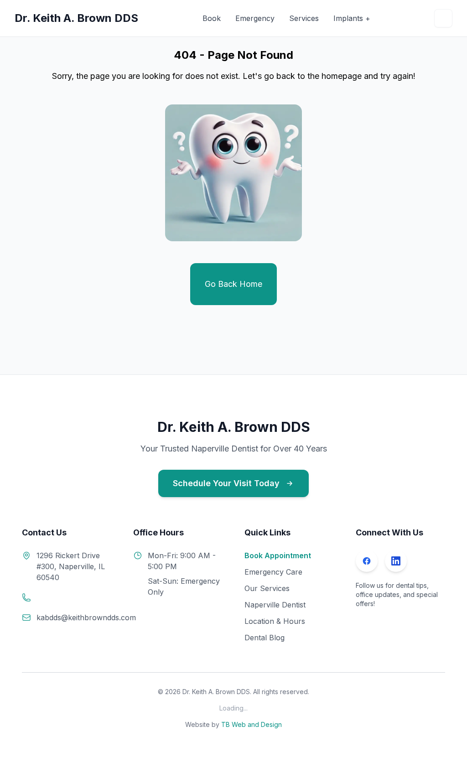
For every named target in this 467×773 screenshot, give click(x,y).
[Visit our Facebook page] (367, 561)
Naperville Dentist (275, 604)
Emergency (255, 18)
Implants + (351, 18)
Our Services (267, 588)
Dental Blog (264, 637)
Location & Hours (274, 621)
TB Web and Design (251, 724)
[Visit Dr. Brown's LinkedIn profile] (396, 561)
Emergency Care (273, 571)
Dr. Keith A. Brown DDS (76, 18)
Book (211, 18)
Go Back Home (233, 284)
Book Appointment (277, 555)
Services (304, 18)
